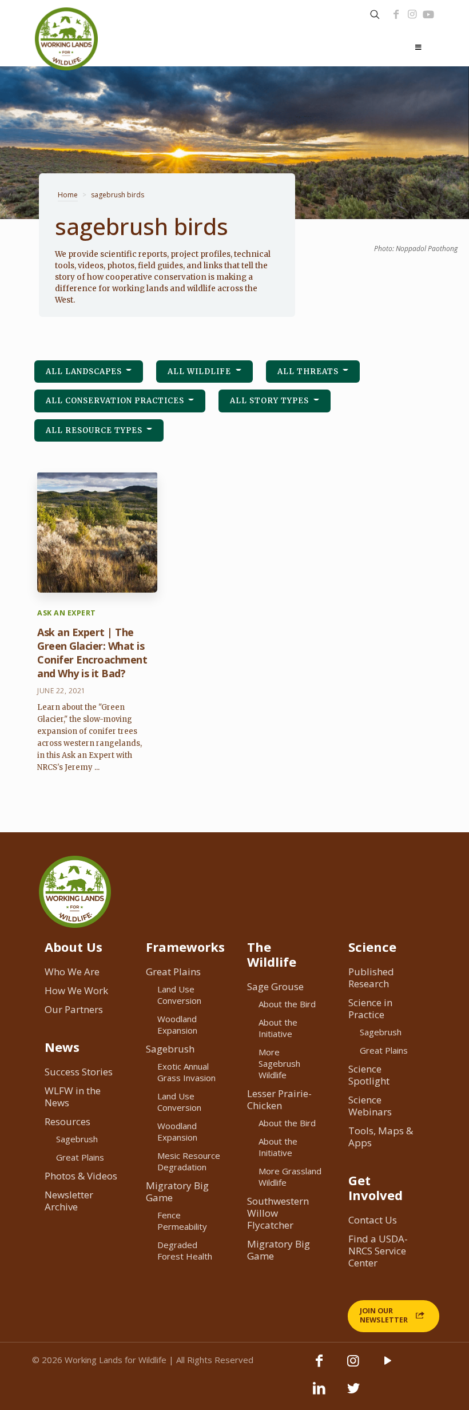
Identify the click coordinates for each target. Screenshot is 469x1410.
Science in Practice (370, 1008)
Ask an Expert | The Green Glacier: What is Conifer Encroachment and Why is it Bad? (92, 652)
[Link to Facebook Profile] (396, 14)
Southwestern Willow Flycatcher (278, 1213)
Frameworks (185, 946)
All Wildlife (200, 371)
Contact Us (372, 1219)
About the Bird (287, 1004)
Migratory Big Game (177, 1191)
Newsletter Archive (69, 1200)
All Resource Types (95, 430)
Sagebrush (77, 1139)
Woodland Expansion (177, 1024)
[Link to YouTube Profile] (428, 14)
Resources (67, 1121)
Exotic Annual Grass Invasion (186, 1072)
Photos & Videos (81, 1175)
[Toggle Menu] (418, 47)
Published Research (371, 977)
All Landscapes (85, 371)
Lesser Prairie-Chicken (279, 1099)
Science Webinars (370, 1105)
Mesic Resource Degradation (188, 1161)
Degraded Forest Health (184, 1250)
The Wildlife (271, 954)
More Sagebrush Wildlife (279, 1063)
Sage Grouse (275, 986)
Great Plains (80, 1157)
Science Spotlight (368, 1074)
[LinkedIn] (319, 1393)
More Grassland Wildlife (290, 1176)
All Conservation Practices (116, 401)
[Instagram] (412, 14)
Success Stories (79, 1071)
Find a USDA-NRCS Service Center (378, 1250)
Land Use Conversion (179, 994)
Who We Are (72, 971)
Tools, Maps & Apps (380, 1136)
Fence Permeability (182, 1220)
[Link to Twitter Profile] (353, 1393)
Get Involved (375, 1187)
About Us (73, 946)
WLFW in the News (73, 1096)
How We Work (76, 990)
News (62, 1046)
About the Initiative (278, 1027)
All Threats (309, 371)
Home (68, 195)
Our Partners (74, 1009)
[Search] (375, 14)
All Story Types (270, 401)
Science (372, 946)
